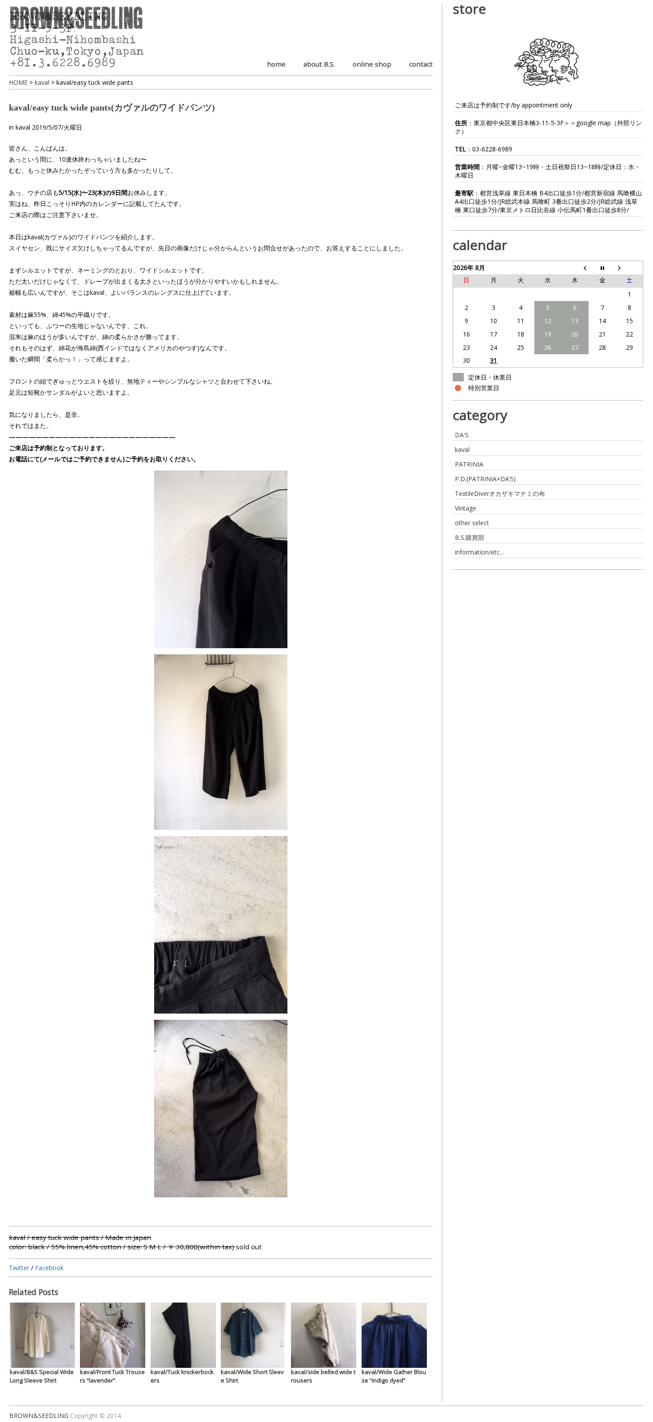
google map (593, 123)
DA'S (462, 435)
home (276, 63)
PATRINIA (469, 464)
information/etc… (480, 552)
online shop (372, 63)
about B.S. (319, 63)
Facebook (49, 1268)
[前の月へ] (575, 267)
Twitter (19, 1268)
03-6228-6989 (492, 149)
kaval (23, 127)
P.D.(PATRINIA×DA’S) (485, 479)
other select (472, 523)
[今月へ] (602, 267)
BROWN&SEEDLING (38, 1415)
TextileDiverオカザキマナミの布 (500, 493)
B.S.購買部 (469, 537)
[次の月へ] (629, 267)
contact (421, 63)
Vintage (465, 508)
